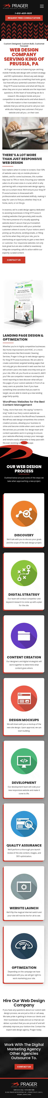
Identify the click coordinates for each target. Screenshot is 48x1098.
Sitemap (19, 1094)
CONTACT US (14, 259)
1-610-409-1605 (23, 13)
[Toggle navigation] (42, 6)
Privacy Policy (32, 1092)
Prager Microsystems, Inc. (18, 1092)
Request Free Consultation (24, 17)
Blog (40, 1092)
